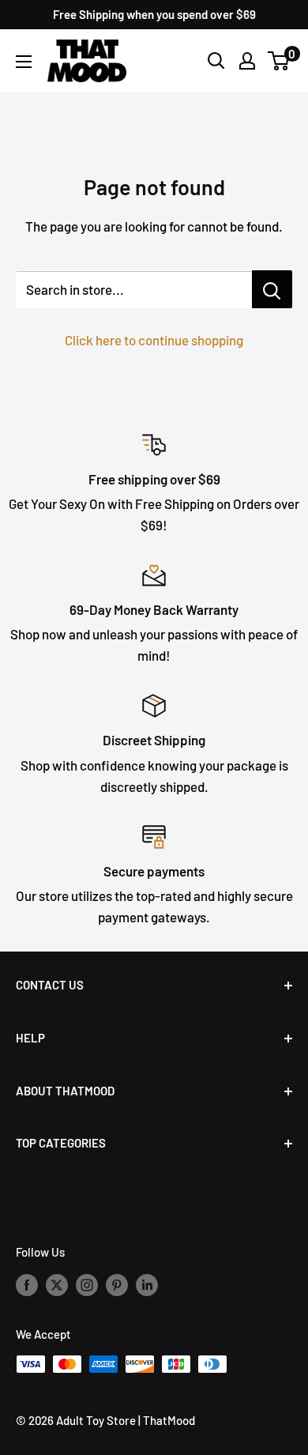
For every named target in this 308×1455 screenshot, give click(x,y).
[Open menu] (24, 61)
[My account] (247, 61)
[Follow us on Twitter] (57, 1284)
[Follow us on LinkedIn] (147, 1284)
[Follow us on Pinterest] (117, 1284)
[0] (279, 60)
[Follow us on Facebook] (27, 1284)
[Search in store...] (272, 289)
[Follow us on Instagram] (87, 1284)
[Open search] (216, 61)
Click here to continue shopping (154, 340)
